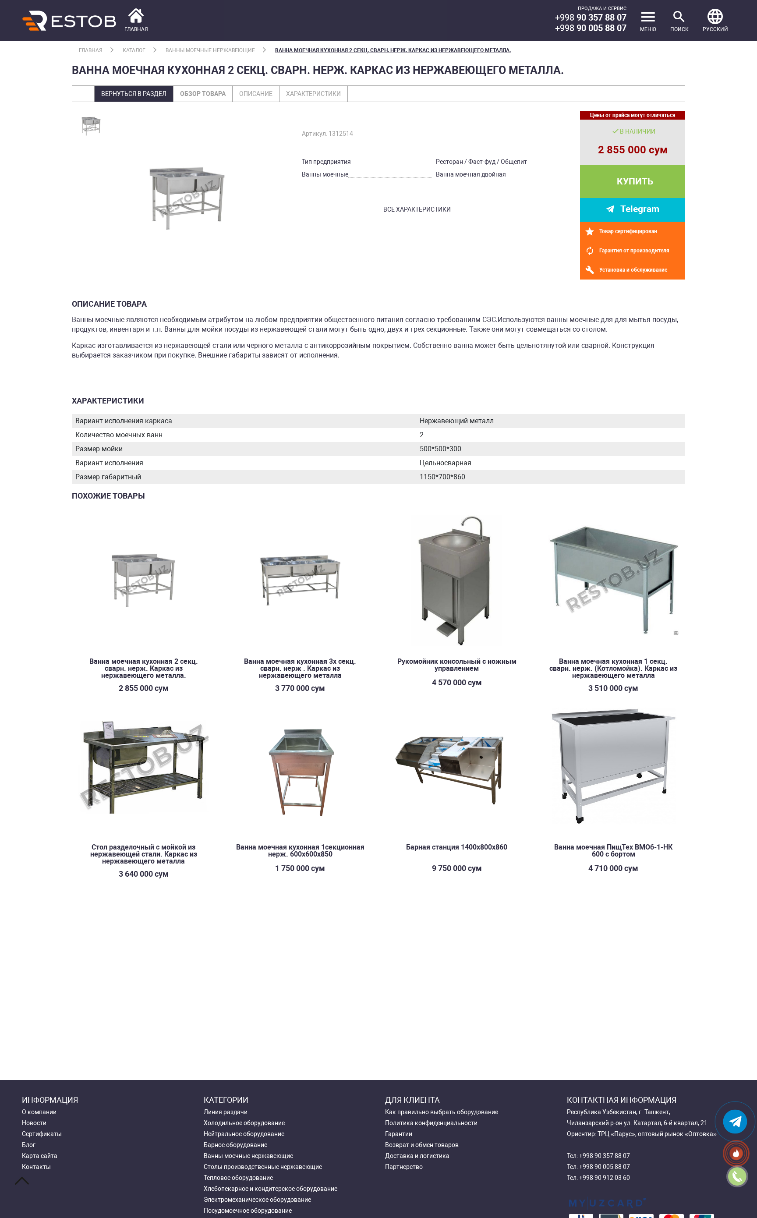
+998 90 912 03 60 (604, 1177)
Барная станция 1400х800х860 (456, 847)
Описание (255, 93)
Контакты (36, 1166)
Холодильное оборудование (244, 1122)
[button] (715, 20)
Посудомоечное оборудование (248, 1210)
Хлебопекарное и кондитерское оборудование (270, 1188)
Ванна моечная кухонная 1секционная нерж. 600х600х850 (300, 850)
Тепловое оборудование (238, 1177)
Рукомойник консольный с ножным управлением (456, 665)
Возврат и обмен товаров (422, 1144)
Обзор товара (203, 93)
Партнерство (404, 1166)
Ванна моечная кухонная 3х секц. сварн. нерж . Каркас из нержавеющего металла (300, 668)
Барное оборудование (235, 1144)
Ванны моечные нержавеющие (210, 50)
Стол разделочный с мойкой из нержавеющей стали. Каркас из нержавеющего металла (143, 854)
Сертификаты (42, 1133)
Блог (28, 1144)
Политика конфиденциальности (431, 1122)
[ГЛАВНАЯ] (85, 20)
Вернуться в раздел (133, 93)
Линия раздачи (226, 1111)
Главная (91, 50)
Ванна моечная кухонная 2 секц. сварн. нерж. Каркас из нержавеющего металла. (393, 50)
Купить (635, 181)
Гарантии (398, 1133)
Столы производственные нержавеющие (263, 1166)
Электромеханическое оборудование (257, 1199)
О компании (39, 1111)
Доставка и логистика (417, 1155)
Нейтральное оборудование (244, 1133)
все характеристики (417, 209)
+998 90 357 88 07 (604, 1155)
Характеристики (313, 93)
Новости (34, 1122)
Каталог (134, 50)
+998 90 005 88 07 (604, 1166)
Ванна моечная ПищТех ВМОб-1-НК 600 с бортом (613, 850)
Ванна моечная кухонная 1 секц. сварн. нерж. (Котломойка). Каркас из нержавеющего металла (613, 668)
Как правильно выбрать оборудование (441, 1111)
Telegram (639, 209)
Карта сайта (39, 1155)
